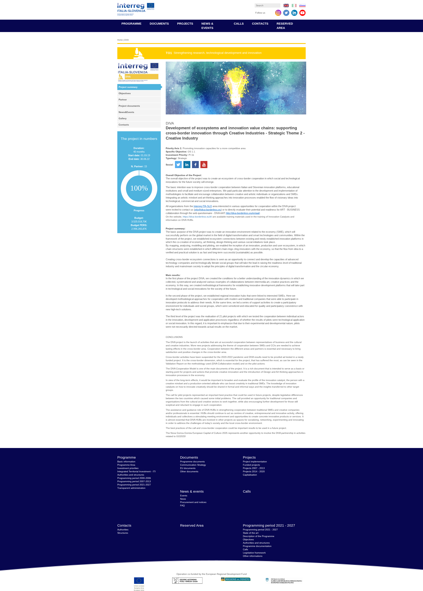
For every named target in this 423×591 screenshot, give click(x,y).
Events (183, 495)
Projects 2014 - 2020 (254, 471)
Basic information (126, 461)
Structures (122, 533)
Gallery (123, 118)
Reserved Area (192, 525)
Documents (159, 23)
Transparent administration (131, 488)
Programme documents (192, 461)
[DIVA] (286, 5)
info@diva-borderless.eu (208, 209)
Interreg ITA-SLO (203, 206)
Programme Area (126, 465)
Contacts (260, 23)
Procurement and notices (193, 502)
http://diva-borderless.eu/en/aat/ (243, 213)
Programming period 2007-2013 (134, 481)
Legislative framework (254, 552)
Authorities (122, 529)
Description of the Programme (258, 536)
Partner (123, 99)
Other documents (189, 471)
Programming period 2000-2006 (134, 478)
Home (120, 40)
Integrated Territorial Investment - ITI (136, 471)
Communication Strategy (193, 465)
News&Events (126, 112)
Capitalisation (250, 474)
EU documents (187, 468)
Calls (239, 23)
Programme (131, 23)
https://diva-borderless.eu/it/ (197, 216)
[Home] (135, 9)
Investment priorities (127, 468)
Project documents (129, 106)
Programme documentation (257, 546)
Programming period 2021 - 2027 (269, 525)
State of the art (250, 533)
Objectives (125, 93)
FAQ (182, 505)
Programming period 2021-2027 (134, 484)
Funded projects (251, 465)
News (183, 499)
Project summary (128, 87)
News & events (192, 491)
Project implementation (255, 461)
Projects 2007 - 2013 (254, 468)
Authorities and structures (130, 474)
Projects (185, 23)
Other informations (252, 556)
